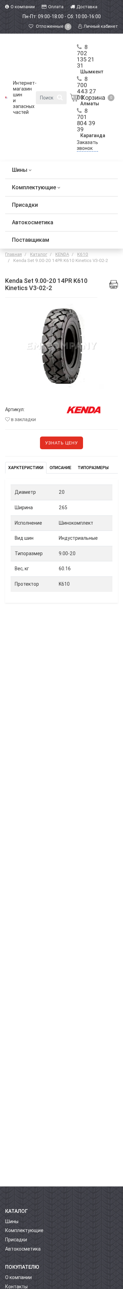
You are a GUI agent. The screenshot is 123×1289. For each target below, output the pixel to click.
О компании (18, 1277)
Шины (20, 170)
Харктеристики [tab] (25, 467)
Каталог (38, 254)
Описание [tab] (60, 467)
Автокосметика (32, 222)
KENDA (62, 254)
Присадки (25, 205)
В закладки (23, 419)
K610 (82, 254)
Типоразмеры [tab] (93, 467)
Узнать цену (61, 442)
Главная (13, 254)
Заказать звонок (87, 145)
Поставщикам (30, 240)
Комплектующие (34, 187)
